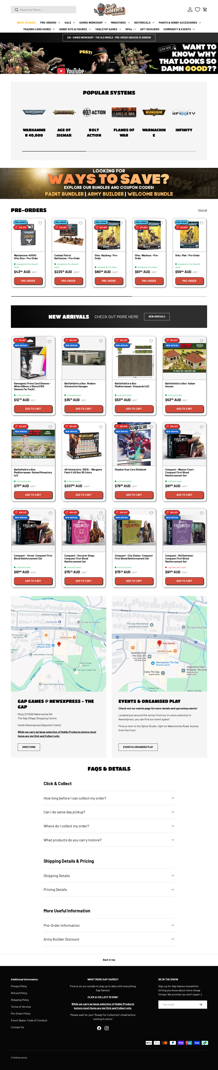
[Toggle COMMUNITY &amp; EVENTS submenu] (194, 29)
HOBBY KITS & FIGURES (73, 29)
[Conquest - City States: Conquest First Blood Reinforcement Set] (134, 530)
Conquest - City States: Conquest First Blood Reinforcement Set (134, 557)
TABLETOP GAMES (106, 29)
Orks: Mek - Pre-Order (187, 255)
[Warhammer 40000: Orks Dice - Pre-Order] (28, 235)
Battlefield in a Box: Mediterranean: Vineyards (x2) (132, 385)
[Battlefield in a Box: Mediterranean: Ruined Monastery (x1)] (33, 444)
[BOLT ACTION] (94, 112)
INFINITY (184, 130)
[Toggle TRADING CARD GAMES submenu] (54, 29)
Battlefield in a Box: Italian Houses (180, 385)
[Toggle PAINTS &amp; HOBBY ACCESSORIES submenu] (200, 22)
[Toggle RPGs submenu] (135, 29)
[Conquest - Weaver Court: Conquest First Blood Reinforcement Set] (184, 444)
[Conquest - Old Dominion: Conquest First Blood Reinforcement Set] (184, 530)
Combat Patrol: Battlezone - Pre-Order (67, 257)
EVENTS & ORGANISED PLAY (138, 747)
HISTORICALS (142, 22)
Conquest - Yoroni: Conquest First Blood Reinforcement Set (33, 557)
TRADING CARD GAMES (37, 29)
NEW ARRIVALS (157, 316)
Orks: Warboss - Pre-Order (146, 257)
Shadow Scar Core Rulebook (130, 469)
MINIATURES (118, 22)
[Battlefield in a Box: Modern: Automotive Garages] (83, 358)
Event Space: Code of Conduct (29, 1020)
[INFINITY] (184, 112)
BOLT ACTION (94, 132)
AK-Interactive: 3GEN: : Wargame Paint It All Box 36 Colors (83, 471)
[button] (205, 9)
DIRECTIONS (28, 747)
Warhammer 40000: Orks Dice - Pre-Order (26, 257)
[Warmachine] (154, 112)
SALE (68, 22)
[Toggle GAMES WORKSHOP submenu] (105, 22)
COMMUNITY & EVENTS (177, 29)
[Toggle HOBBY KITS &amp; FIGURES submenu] (90, 29)
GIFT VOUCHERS (149, 29)
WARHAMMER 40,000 (34, 132)
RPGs (129, 29)
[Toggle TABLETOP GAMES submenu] (120, 29)
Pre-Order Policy (20, 1013)
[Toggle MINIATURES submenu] (129, 22)
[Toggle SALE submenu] (74, 22)
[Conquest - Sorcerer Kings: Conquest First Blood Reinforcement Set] (83, 530)
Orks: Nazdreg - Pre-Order (106, 257)
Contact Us (17, 1027)
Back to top (109, 959)
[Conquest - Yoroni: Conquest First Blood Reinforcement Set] (33, 530)
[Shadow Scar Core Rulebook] (134, 444)
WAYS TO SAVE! (26, 22)
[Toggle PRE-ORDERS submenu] (59, 22)
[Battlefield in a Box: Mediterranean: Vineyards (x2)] (134, 358)
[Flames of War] (124, 112)
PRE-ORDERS (48, 22)
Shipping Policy (20, 999)
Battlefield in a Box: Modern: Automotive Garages (80, 385)
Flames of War (124, 132)
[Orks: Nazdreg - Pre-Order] (109, 235)
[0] (197, 9)
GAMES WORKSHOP (91, 22)
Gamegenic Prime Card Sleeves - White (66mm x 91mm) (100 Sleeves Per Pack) (32, 386)
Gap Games (22, 1057)
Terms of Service (21, 1006)
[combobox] (43, 9)
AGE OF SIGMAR (64, 132)
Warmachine (154, 132)
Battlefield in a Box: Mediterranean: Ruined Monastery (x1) (33, 472)
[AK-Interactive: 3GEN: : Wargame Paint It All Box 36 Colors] (83, 444)
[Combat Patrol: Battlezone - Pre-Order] (68, 235)
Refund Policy (19, 993)
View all (202, 210)
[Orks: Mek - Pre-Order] (189, 235)
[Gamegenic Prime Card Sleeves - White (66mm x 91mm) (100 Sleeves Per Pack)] (33, 358)
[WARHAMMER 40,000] (34, 112)
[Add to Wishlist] (40, 223)
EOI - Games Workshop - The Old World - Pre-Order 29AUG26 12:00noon (109, 37)
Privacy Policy (19, 986)
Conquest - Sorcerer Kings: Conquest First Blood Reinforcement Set (79, 558)
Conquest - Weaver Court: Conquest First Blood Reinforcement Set (179, 472)
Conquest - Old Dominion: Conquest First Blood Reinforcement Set (179, 558)
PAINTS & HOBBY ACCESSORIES (178, 22)
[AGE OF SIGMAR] (64, 112)
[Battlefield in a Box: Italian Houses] (184, 358)
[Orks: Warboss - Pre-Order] (149, 235)
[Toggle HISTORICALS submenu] (153, 22)
